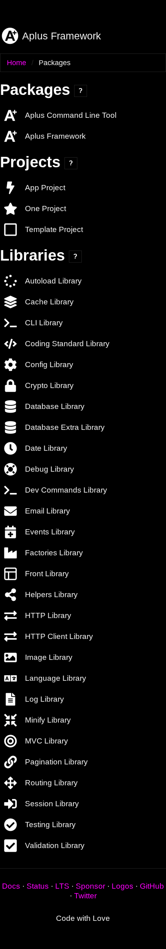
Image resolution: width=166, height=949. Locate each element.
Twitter (85, 895)
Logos (122, 886)
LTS (62, 886)
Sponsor (90, 886)
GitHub (152, 886)
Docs (11, 886)
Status (38, 886)
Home (16, 63)
